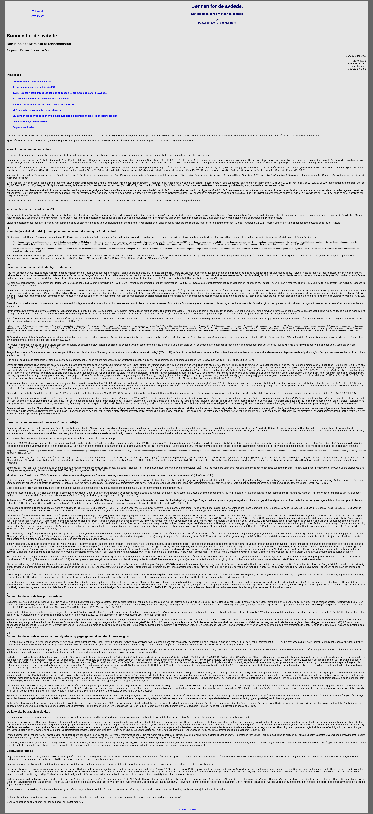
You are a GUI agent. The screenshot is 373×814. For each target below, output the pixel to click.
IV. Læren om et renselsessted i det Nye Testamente (41, 98)
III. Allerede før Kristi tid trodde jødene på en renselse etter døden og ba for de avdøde (60, 93)
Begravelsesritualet (23, 127)
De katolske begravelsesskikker (30, 121)
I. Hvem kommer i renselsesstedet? (32, 81)
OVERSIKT (37, 16)
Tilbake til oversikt (186, 809)
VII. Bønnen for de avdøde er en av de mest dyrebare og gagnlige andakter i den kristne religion (65, 116)
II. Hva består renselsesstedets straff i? (34, 87)
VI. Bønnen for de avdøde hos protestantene (37, 110)
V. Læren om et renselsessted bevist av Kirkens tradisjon (44, 104)
